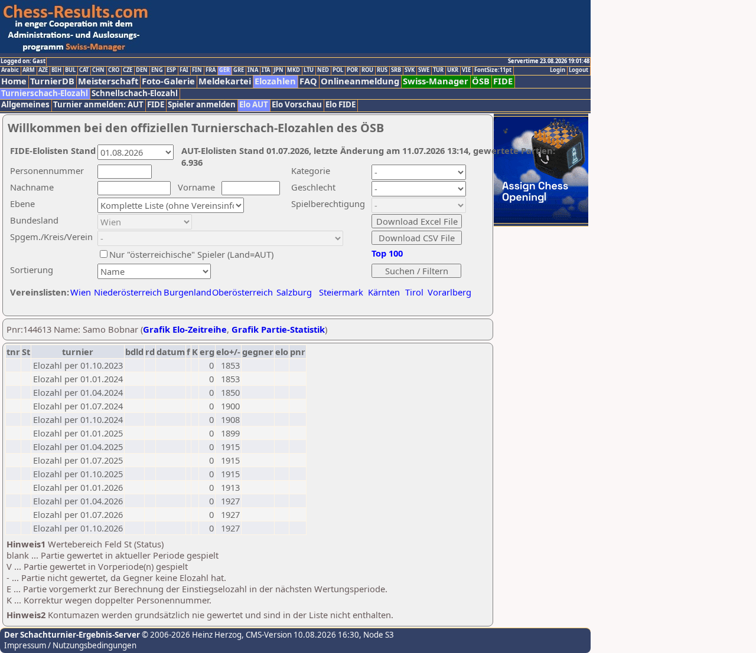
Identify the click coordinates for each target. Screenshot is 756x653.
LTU (309, 70)
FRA (211, 70)
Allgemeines (25, 105)
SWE (423, 70)
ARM (28, 70)
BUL (70, 70)
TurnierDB (52, 81)
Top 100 (387, 253)
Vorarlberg (449, 292)
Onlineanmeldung (360, 81)
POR (352, 70)
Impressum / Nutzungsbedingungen (70, 645)
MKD (293, 70)
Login (557, 70)
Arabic (10, 70)
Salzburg (294, 292)
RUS (382, 70)
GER (224, 70)
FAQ (308, 81)
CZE (127, 70)
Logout (578, 70)
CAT (84, 70)
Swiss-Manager (435, 81)
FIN (197, 70)
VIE (466, 70)
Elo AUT (253, 105)
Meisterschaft (108, 81)
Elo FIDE (340, 105)
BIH (56, 70)
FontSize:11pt (492, 70)
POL (338, 70)
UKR (452, 70)
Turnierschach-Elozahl (44, 93)
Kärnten (384, 292)
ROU (367, 70)
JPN (278, 70)
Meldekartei (224, 81)
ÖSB (481, 81)
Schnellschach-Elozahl (135, 93)
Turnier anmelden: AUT (98, 105)
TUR (438, 70)
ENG (157, 70)
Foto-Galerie (168, 81)
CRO (113, 70)
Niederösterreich (126, 292)
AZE (43, 70)
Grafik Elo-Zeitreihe (185, 329)
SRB (396, 70)
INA (252, 70)
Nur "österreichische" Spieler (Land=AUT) (191, 254)
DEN (142, 70)
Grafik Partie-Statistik (278, 329)
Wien (80, 292)
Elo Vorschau (297, 105)
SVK (410, 70)
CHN (98, 70)
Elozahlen (275, 81)
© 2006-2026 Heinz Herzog (191, 634)
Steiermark (341, 292)
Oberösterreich (242, 292)
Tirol (414, 292)
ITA (266, 70)
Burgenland (187, 292)
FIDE (503, 81)
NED (323, 70)
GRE (238, 70)
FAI (184, 70)
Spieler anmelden (202, 105)
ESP (171, 70)
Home (14, 81)
